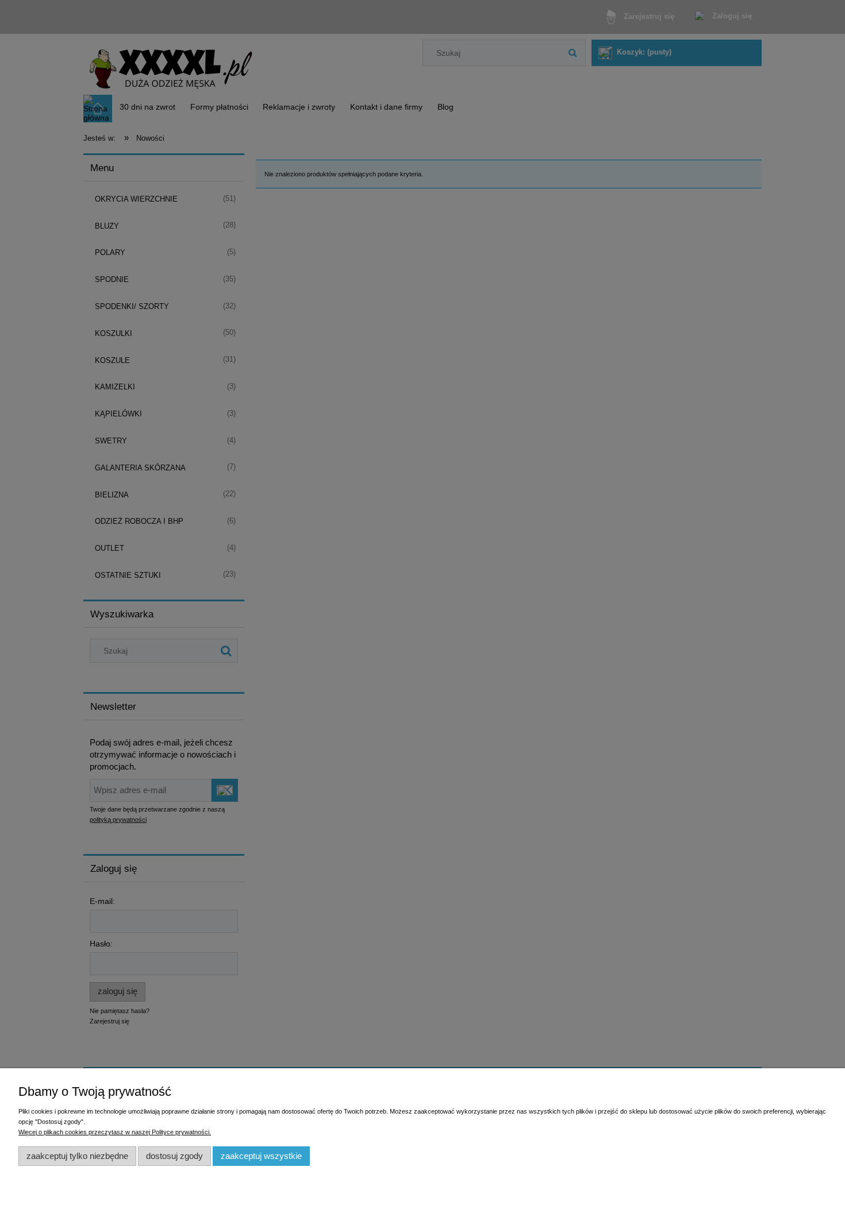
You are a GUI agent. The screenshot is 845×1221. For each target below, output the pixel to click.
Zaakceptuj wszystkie (261, 1156)
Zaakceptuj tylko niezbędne (77, 1156)
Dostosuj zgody (174, 1156)
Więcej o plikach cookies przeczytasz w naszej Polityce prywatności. (114, 1132)
